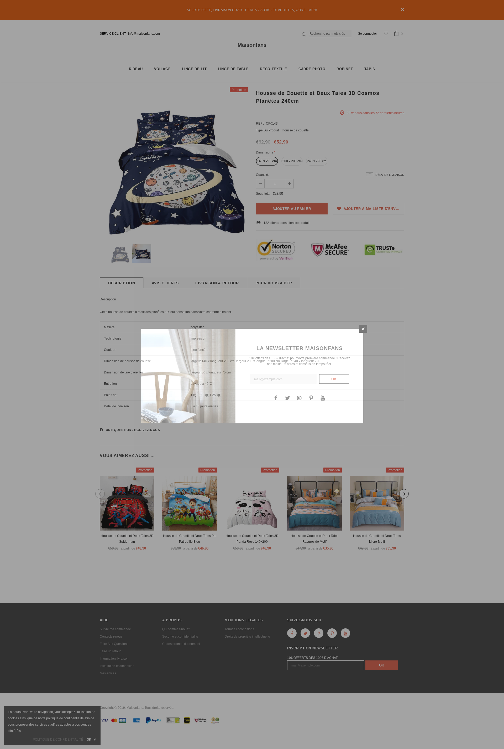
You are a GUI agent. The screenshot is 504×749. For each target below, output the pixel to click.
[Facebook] (276, 398)
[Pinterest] (311, 398)
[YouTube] (323, 398)
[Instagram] (299, 398)
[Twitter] (287, 398)
